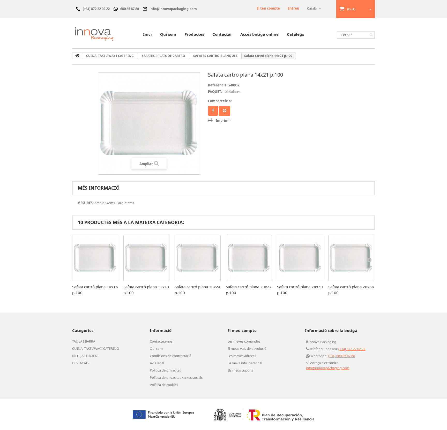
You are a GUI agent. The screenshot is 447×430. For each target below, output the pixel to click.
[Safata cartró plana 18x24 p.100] (198, 258)
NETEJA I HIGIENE (85, 356)
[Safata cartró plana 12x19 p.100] (146, 258)
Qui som (168, 34)
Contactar (222, 34)
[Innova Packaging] (94, 34)
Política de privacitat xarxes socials (176, 377)
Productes (194, 34)
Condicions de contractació (170, 356)
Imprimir (223, 120)
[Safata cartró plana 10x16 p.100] (95, 258)
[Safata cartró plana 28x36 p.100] (351, 258)
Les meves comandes (243, 341)
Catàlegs (295, 34)
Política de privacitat (165, 370)
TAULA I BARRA (83, 341)
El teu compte (268, 8)
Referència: (218, 85)
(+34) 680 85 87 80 (341, 355)
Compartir (213, 111)
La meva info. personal (244, 363)
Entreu (293, 8)
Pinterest (224, 111)
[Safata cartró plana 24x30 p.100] (300, 258)
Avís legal (157, 363)
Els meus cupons (240, 370)
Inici (147, 34)
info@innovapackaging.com (327, 368)
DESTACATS (80, 363)
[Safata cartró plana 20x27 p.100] (249, 258)
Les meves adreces (241, 356)
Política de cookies (164, 385)
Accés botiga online (259, 34)
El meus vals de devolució (246, 348)
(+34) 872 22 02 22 (351, 348)
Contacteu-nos (161, 341)
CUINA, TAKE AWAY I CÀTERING (95, 348)
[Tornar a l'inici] (77, 56)
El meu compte (242, 330)
